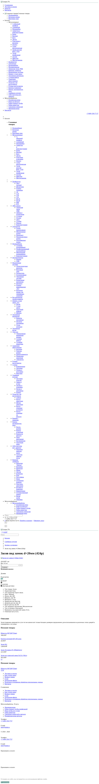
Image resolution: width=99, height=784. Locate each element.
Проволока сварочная (19, 357)
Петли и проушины (19, 390)
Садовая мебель (14, 77)
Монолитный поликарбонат (21, 253)
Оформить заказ (39, 520)
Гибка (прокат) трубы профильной (16, 709)
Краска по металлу (19, 434)
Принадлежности (22, 354)
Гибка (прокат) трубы (16, 103)
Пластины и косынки (16, 42)
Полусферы (20, 477)
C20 (17, 195)
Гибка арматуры (14, 105)
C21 (17, 197)
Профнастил (13, 62)
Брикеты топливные (20, 319)
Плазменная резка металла (13, 716)
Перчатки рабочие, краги (19, 451)
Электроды (20, 359)
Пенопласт (19, 235)
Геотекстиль (20, 273)
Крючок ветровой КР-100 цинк (11, 639)
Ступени (19, 216)
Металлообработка (18, 503)
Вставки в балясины (19, 488)
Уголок (14, 57)
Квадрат (15, 36)
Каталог (7, 538)
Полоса (14, 44)
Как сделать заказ (10, 675)
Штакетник (20, 187)
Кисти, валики (18, 428)
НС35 (18, 199)
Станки (14, 365)
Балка (14, 34)
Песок (18, 304)
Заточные (19, 368)
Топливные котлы (16, 329)
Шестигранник (17, 60)
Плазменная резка (14, 100)
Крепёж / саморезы (15, 419)
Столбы (18, 221)
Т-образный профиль (16, 24)
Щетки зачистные (19, 403)
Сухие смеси (18, 307)
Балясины (19, 473)
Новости (7, 8)
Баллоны (19, 349)
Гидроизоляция (21, 275)
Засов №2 (4, 644)
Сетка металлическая (17, 47)
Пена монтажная (19, 438)
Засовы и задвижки (19, 386)
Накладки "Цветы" (19, 464)
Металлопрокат (14, 22)
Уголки (18, 218)
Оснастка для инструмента (13, 83)
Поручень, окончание (19, 485)
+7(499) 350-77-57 (92, 113)
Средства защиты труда (19, 456)
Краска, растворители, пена (17, 423)
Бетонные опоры (14, 17)
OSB (17, 261)
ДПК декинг (16, 206)
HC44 (18, 200)
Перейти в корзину (26, 520)
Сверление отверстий (16, 107)
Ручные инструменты (16, 86)
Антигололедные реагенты (22, 267)
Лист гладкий (19, 184)
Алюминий (16, 27)
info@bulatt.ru (5, 727)
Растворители (20, 441)
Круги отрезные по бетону (19, 408)
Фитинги (19, 283)
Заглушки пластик (19, 379)
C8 (17, 192)
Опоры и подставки (19, 371)
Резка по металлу (14, 101)
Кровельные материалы (20, 281)
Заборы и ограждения (20, 213)
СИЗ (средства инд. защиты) (17, 447)
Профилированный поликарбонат (22, 250)
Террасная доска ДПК (16, 69)
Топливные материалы (16, 76)
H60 (17, 202)
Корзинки (19, 467)
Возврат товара (10, 677)
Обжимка (19, 499)
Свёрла (18, 397)
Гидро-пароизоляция (20, 229)
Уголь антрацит (19, 326)
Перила (18, 223)
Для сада (15, 332)
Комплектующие (21, 225)
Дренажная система (20, 277)
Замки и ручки (19, 383)
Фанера (18, 259)
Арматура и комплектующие (17, 31)
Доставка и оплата (11, 7)
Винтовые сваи (14, 18)
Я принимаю (5, 782)
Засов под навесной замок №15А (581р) (14, 655)
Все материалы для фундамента (17, 298)
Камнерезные (20, 366)
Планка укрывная (19, 189)
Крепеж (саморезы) (15, 88)
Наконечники (20, 491)
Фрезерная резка (14, 108)
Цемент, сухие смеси (15, 74)
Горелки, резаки (19, 352)
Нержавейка (16, 29)
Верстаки (19, 373)
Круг (14, 37)
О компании (9, 5)
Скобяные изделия (15, 93)
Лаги (18, 219)
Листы (14, 39)
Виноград (19, 468)
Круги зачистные (19, 400)
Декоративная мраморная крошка (20, 335)
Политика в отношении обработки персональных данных (24, 682)
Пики (18, 479)
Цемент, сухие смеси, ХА (17, 301)
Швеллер (15, 58)
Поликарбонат (13, 15)
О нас (6, 679)
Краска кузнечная (19, 431)
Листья (18, 472)
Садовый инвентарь (19, 343)
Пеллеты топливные (20, 322)
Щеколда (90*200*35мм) (9, 633)
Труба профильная (16, 54)
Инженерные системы (16, 72)
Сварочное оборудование (13, 80)
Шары (18, 470)
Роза (17, 475)
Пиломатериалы (14, 67)
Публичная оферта (11, 680)
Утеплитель (12, 63)
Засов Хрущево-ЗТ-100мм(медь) (11, 650)
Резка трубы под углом (12, 711)
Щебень (18, 313)
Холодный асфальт (19, 310)
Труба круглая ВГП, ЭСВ (17, 50)
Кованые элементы (15, 70)
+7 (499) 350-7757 (6, 721)
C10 (17, 194)
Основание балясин (20, 481)
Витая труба (18, 497)
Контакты (8, 10)
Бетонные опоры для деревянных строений (20, 293)
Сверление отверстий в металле (15, 714)
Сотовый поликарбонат (21, 246)
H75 (17, 204)
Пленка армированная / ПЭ (21, 287)
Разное (18, 392)
